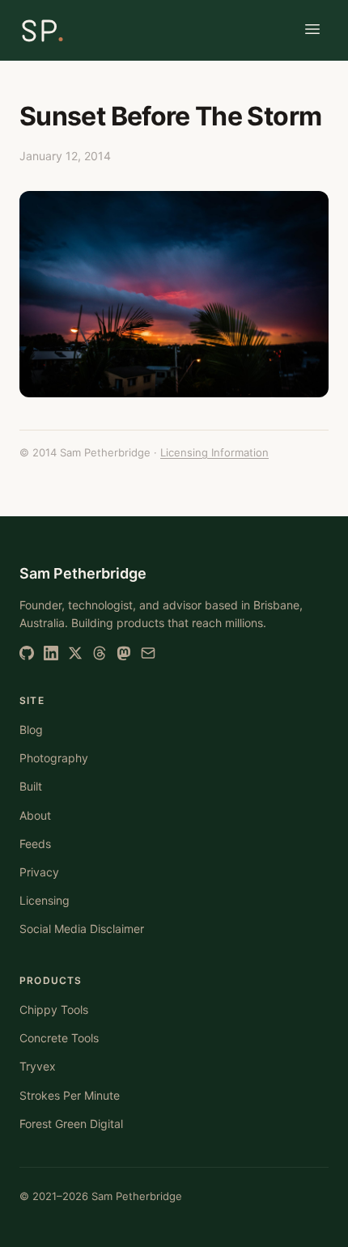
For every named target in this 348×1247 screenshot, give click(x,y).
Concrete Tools (59, 1038)
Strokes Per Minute (69, 1095)
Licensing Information (214, 452)
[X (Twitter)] (75, 653)
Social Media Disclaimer (81, 928)
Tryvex (37, 1066)
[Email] (148, 653)
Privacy (39, 872)
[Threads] (99, 653)
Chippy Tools (53, 1009)
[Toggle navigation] (312, 30)
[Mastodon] (124, 653)
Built (30, 786)
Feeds (35, 843)
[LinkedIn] (51, 653)
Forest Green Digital (71, 1123)
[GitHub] (26, 653)
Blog (31, 729)
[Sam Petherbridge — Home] (42, 31)
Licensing (44, 900)
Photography (53, 758)
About (35, 815)
